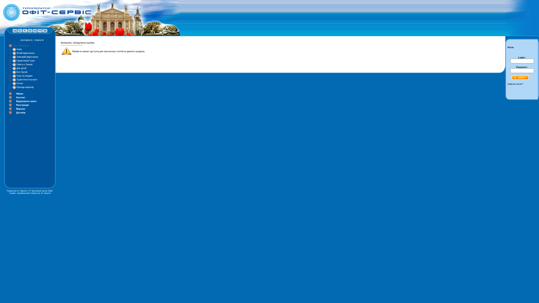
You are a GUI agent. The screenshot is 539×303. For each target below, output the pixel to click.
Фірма (19, 93)
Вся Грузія (21, 72)
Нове (19, 49)
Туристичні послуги (26, 79)
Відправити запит (26, 101)
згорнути (39, 40)
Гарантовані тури (25, 60)
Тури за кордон (24, 75)
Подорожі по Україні (17, 191)
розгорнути (26, 40)
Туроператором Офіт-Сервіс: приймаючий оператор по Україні (31, 192)
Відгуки (20, 109)
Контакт (20, 97)
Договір (20, 112)
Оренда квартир (25, 87)
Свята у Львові (24, 64)
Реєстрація (22, 105)
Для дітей (21, 68)
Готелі (19, 83)
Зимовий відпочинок (27, 57)
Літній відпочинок (25, 53)
